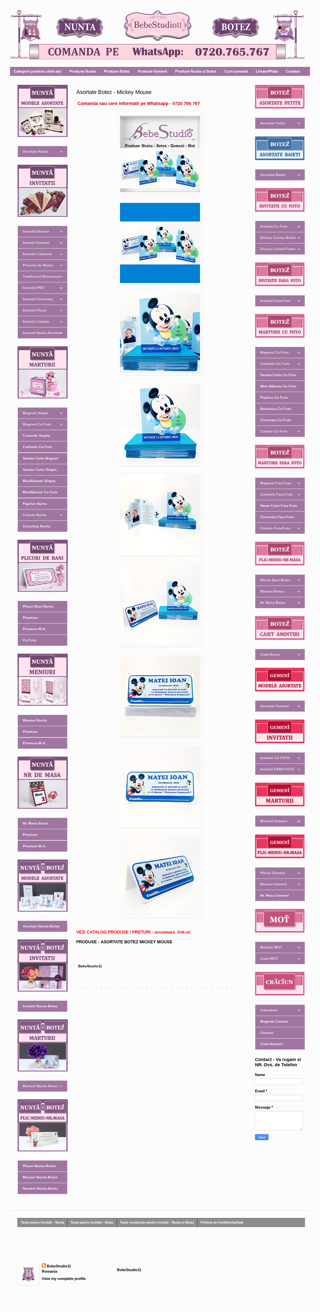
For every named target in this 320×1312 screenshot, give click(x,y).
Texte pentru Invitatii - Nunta (42, 1222)
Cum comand (236, 71)
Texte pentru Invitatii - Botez (92, 1222)
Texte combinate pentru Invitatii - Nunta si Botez (157, 1222)
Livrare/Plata (267, 71)
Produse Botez (117, 71)
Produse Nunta (83, 71)
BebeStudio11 (59, 1266)
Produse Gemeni (152, 71)
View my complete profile (64, 1278)
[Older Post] (242, 988)
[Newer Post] (77, 988)
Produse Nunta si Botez (195, 71)
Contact (293, 71)
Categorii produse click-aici (38, 71)
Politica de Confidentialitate (221, 1222)
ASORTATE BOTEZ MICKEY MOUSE (136, 942)
